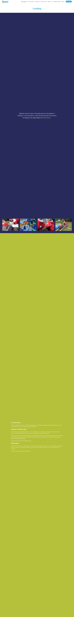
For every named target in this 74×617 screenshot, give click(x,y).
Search (62, 1)
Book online (69, 1)
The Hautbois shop (56, 1)
